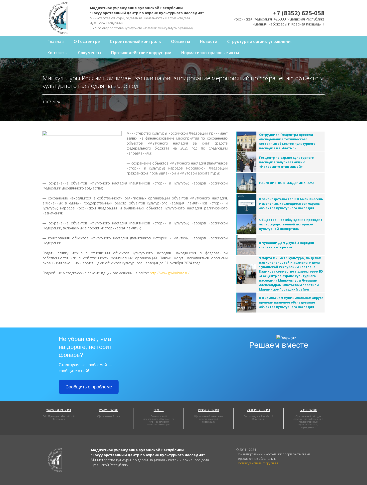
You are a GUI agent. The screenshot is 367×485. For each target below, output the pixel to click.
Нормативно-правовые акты (210, 52)
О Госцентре (87, 41)
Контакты (57, 52)
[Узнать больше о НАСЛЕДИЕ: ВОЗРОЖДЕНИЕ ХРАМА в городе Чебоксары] (246, 183)
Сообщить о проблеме (88, 386)
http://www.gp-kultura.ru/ (169, 273)
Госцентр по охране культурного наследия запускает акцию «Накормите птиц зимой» (286, 162)
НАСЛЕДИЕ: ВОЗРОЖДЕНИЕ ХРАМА (286, 183)
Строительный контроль (135, 41)
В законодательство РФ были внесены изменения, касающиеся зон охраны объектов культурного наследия (291, 203)
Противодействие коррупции (141, 52)
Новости (208, 41)
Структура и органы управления (260, 41)
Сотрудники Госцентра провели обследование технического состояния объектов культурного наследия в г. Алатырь (287, 141)
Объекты (180, 41)
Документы (89, 52)
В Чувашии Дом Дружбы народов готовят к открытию (286, 245)
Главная (55, 41)
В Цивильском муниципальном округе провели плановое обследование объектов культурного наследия (291, 302)
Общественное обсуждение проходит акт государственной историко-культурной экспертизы (291, 224)
